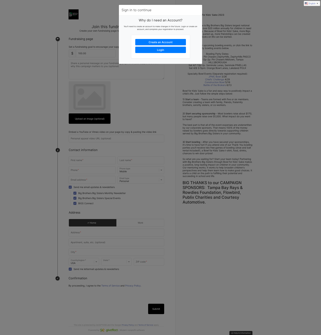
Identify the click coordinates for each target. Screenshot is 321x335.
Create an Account (161, 42)
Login (160, 50)
